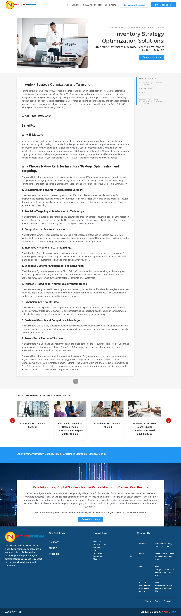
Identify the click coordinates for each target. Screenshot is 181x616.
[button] (12, 420)
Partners (96, 547)
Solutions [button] (76, 5)
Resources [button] (97, 556)
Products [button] (98, 5)
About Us (97, 542)
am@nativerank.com (164, 585)
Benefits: (142, 92)
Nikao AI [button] (53, 547)
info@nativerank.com (164, 569)
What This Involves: (146, 88)
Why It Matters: (144, 96)
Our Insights (98, 553)
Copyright (168, 601)
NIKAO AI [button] (87, 5)
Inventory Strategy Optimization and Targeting (150, 84)
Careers (96, 550)
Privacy (148, 601)
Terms (157, 601)
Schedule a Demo (164, 4)
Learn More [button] (110, 5)
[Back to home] (21, 5)
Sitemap (96, 559)
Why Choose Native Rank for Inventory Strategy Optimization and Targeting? (150, 101)
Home (66, 5)
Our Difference (99, 544)
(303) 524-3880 (167, 553)
